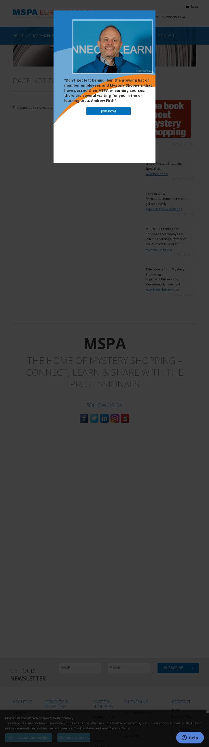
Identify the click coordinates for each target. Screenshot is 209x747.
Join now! (108, 111)
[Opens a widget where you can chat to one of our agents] (190, 738)
